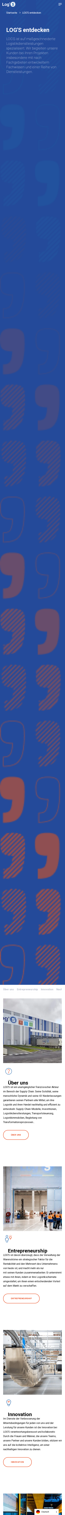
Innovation (47, 989)
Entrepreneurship (27, 989)
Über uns (8, 989)
